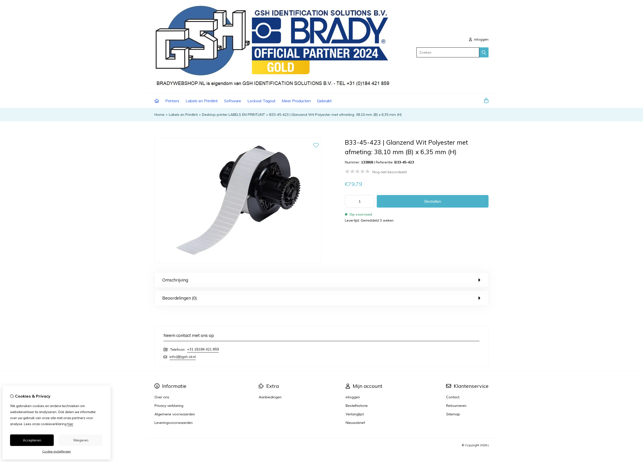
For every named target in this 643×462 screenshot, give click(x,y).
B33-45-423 (404, 162)
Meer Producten (296, 100)
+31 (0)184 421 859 (203, 349)
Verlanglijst (355, 414)
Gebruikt (324, 100)
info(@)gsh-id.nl (183, 356)
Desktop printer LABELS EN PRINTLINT (233, 114)
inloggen (481, 39)
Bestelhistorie (357, 405)
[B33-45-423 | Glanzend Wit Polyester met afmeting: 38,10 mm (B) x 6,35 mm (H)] (238, 261)
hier (70, 424)
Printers (172, 100)
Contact (452, 397)
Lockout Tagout (261, 100)
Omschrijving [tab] (175, 280)
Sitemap (453, 414)
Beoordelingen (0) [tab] (179, 298)
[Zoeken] (484, 52)
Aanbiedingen (270, 397)
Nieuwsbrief (355, 422)
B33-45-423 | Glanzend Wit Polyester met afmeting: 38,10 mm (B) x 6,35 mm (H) (335, 114)
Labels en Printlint (202, 100)
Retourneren (456, 405)
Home (159, 114)
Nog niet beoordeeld (389, 172)
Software (232, 100)
